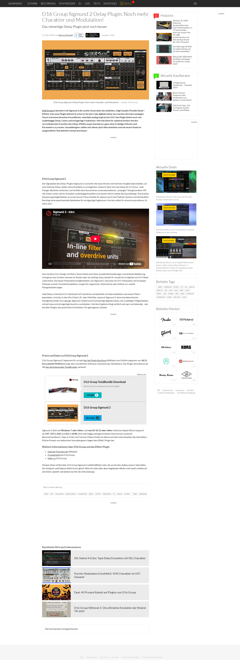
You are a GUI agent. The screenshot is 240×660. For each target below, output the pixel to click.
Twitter (222, 3)
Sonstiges (110, 3)
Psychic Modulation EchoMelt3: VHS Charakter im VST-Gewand (107, 575)
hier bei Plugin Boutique (94, 360)
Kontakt (190, 390)
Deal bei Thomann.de (58, 451)
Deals (128, 3)
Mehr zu (52, 458)
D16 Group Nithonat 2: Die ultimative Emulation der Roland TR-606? (110, 609)
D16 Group (47, 110)
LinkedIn (204, 3)
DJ (80, 3)
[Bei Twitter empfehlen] (143, 487)
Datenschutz (168, 390)
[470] (166, 333)
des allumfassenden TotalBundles (61, 367)
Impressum (180, 390)
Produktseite (54, 455)
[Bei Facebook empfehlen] (133, 487)
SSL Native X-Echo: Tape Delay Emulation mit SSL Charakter (110, 558)
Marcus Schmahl (65, 35)
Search (236, 3)
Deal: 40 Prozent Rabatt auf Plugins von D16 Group (105, 592)
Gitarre (32, 3)
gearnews (15, 3)
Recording (48, 3)
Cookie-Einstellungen (166, 393)
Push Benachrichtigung (186, 393)
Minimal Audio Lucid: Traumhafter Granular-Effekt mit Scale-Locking (175, 220)
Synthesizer (67, 3)
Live (87, 3)
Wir (158, 390)
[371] (166, 361)
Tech (96, 3)
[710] (166, 319)
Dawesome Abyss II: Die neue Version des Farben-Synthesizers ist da (174, 187)
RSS (228, 3)
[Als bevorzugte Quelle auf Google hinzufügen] (93, 35)
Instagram (210, 3)
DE (196, 3)
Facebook (216, 3)
